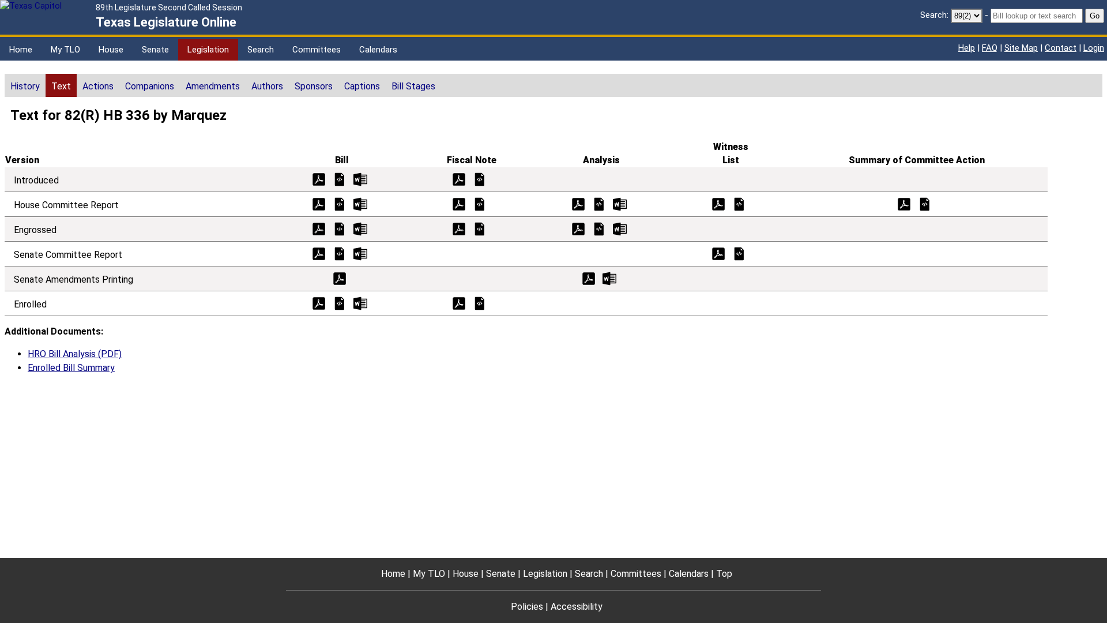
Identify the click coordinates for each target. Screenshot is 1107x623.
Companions (149, 86)
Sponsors (314, 86)
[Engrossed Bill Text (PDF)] (319, 228)
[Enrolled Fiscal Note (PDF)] (459, 302)
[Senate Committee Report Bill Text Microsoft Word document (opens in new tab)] (360, 252)
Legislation (208, 49)
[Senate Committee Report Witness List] (739, 252)
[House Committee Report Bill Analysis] (599, 203)
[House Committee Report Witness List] (739, 203)
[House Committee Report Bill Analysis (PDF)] (578, 203)
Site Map (1021, 48)
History (25, 86)
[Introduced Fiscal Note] (480, 178)
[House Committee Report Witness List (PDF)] (718, 203)
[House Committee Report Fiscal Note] (480, 203)
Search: (934, 15)
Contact (1060, 48)
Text (61, 86)
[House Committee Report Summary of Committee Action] (925, 203)
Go (1095, 16)
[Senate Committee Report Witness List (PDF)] (718, 252)
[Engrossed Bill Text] (340, 228)
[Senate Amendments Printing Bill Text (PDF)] (340, 277)
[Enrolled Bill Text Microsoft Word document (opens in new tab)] (360, 302)
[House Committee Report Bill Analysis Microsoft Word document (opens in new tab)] (620, 203)
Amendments (213, 86)
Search (260, 49)
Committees (316, 49)
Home (20, 49)
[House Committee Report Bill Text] (340, 203)
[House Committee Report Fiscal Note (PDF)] (459, 203)
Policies (527, 606)
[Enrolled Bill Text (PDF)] (319, 302)
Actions (98, 86)
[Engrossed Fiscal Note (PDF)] (459, 228)
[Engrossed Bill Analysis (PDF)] (578, 228)
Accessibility (577, 606)
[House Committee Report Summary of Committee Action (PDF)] (904, 203)
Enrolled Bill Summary (71, 367)
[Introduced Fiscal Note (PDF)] (459, 178)
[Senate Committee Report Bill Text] (340, 252)
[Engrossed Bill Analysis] (599, 228)
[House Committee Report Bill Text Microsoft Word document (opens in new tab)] (360, 203)
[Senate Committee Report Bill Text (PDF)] (319, 252)
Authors (267, 86)
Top (724, 573)
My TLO (65, 49)
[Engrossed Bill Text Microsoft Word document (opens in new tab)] (360, 228)
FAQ (989, 48)
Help (966, 48)
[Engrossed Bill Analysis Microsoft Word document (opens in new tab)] (620, 228)
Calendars (378, 49)
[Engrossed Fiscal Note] (480, 228)
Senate (155, 49)
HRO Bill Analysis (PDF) (75, 353)
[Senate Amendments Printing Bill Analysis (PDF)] (589, 277)
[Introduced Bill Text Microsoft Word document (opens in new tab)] (360, 178)
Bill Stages (413, 86)
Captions (362, 86)
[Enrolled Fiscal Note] (480, 302)
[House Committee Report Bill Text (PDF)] (319, 203)
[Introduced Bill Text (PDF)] (319, 178)
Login (1093, 48)
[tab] (25, 85)
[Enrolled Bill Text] (340, 302)
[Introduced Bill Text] (340, 178)
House (111, 49)
